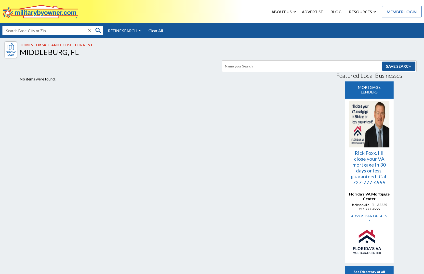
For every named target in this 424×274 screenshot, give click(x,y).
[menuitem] (281, 11)
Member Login (402, 11)
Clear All (155, 30)
